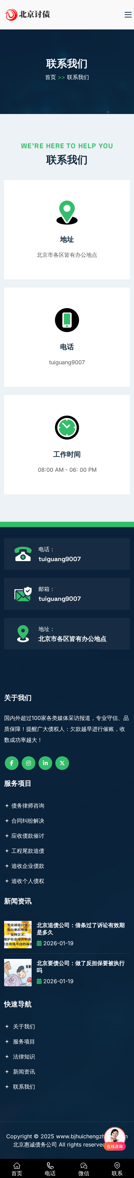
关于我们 (23, 1026)
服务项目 (23, 1041)
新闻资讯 (23, 1071)
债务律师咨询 (27, 805)
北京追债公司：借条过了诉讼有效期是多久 (81, 929)
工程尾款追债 (27, 850)
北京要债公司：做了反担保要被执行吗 (81, 967)
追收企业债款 (27, 865)
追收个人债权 (27, 880)
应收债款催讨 (27, 835)
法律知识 (23, 1056)
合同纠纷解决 (27, 820)
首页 (50, 77)
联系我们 (78, 77)
